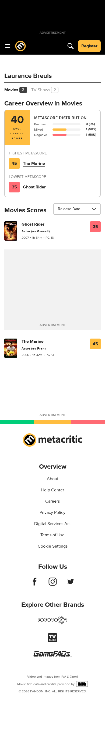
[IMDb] (82, 684)
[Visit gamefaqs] (52, 656)
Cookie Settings (53, 546)
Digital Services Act (52, 523)
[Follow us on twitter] (70, 584)
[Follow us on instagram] (52, 584)
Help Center (52, 490)
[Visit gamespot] (52, 623)
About (52, 478)
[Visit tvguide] (52, 641)
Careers (52, 501)
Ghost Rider (34, 187)
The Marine (34, 163)
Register (89, 46)
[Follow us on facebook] (34, 584)
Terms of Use (52, 535)
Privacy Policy (52, 512)
